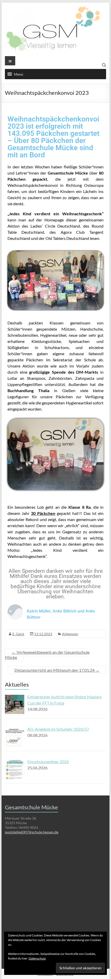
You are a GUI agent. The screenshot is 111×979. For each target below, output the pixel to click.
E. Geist (18, 634)
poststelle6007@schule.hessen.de (31, 832)
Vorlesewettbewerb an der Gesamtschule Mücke (47, 655)
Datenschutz (37, 958)
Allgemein (70, 634)
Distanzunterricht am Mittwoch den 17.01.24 (56, 670)
